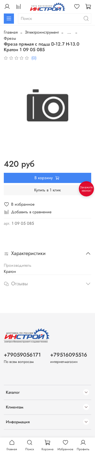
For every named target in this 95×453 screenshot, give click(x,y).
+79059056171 (22, 355)
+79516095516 (68, 355)
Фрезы (10, 38)
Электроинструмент (42, 32)
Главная (11, 32)
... (69, 32)
